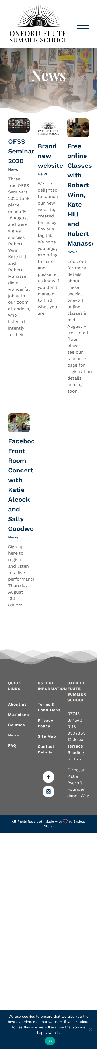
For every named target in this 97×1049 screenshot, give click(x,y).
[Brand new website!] (48, 127)
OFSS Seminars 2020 (23, 151)
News (13, 169)
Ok (49, 1041)
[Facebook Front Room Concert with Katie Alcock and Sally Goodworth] (19, 422)
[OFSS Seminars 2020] (19, 125)
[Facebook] (48, 777)
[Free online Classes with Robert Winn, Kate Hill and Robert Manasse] (78, 127)
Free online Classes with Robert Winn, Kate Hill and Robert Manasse (81, 194)
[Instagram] (48, 791)
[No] (90, 1029)
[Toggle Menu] (83, 25)
